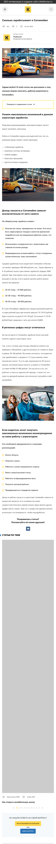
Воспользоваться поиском (28, 823)
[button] (16, 808)
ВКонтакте (28, 529)
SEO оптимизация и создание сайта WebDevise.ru (28, 2)
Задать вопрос (28, 831)
